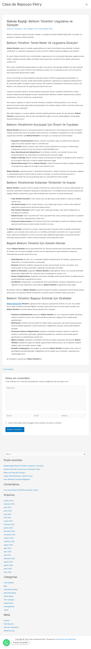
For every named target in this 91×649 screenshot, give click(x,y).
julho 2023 (7, 548)
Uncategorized (9, 606)
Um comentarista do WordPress (15, 490)
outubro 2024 (9, 501)
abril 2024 (7, 517)
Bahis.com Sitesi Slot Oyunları (14, 473)
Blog (5, 586)
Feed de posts (9, 624)
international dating (11, 589)
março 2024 (8, 521)
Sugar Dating (8, 603)
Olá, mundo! (34, 490)
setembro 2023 (9, 541)
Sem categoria (28, 29)
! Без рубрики (9, 583)
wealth (6, 610)
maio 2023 (7, 552)
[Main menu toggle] (86, 4)
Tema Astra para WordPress (66, 639)
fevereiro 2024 (9, 524)
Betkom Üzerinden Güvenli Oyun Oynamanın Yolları (22, 469)
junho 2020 (8, 569)
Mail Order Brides (10, 593)
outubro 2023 (9, 538)
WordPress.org (9, 631)
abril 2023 (7, 555)
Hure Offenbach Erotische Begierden (17, 479)
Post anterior (8, 369)
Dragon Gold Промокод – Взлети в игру (18, 476)
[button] (6, 642)
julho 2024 (7, 507)
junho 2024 (8, 511)
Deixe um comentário (14, 29)
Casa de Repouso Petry (22, 4)
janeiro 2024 (8, 528)
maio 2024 (7, 514)
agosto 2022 (8, 562)
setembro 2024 (9, 504)
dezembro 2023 (9, 531)
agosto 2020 (8, 565)
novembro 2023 (9, 534)
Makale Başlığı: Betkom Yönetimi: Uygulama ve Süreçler (24, 466)
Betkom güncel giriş (14, 304)
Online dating (8, 596)
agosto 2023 (8, 545)
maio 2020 (7, 572)
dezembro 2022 (9, 558)
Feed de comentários (11, 627)
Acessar (7, 620)
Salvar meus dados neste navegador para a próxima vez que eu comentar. (35, 423)
